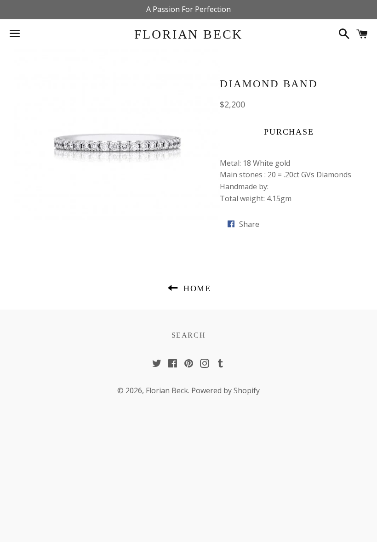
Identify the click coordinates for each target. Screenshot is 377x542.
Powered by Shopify (225, 390)
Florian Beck (188, 34)
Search (188, 335)
